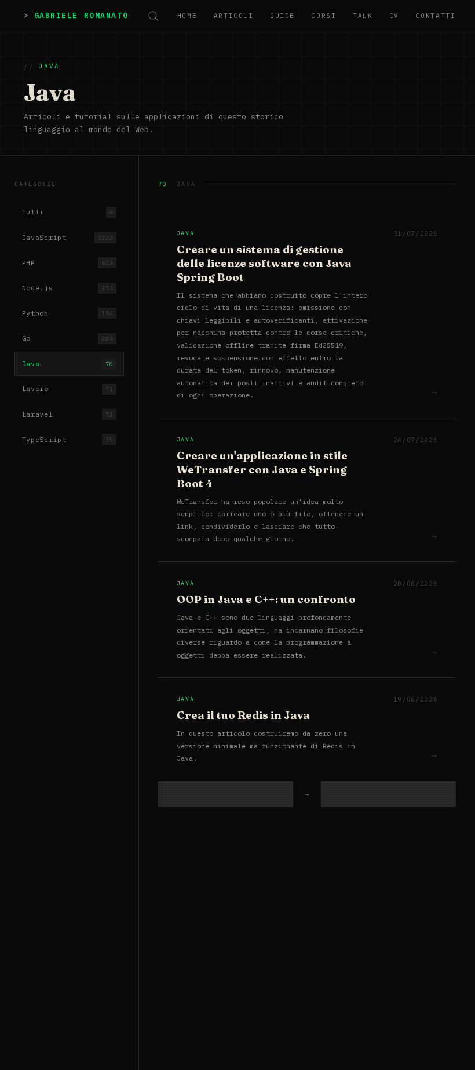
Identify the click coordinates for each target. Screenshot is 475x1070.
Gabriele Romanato (81, 15)
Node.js (68, 287)
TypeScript (68, 439)
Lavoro (68, 388)
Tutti (68, 211)
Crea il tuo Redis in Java (243, 715)
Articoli (233, 16)
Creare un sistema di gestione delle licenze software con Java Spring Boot (264, 263)
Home (187, 16)
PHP (68, 262)
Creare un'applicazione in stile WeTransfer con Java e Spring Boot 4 (262, 469)
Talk (362, 16)
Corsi (323, 16)
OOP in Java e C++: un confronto (266, 599)
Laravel (68, 414)
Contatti (435, 16)
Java (68, 363)
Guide (282, 16)
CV (394, 16)
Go (68, 338)
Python (68, 313)
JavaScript (68, 237)
